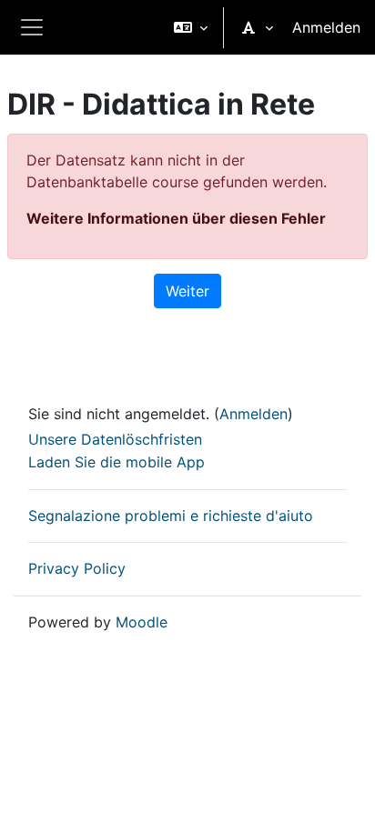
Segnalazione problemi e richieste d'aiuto (170, 515)
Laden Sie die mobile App (116, 462)
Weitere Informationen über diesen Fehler (176, 218)
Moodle (141, 622)
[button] (190, 27)
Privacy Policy (77, 568)
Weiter (187, 291)
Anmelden (326, 27)
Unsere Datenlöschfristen (115, 439)
